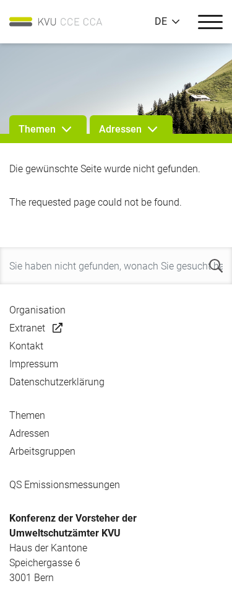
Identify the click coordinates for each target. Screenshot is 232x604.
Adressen (29, 433)
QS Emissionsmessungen (64, 485)
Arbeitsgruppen (42, 451)
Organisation (37, 310)
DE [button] (161, 22)
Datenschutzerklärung (57, 382)
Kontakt (26, 346)
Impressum (33, 364)
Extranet (27, 328)
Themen (27, 415)
